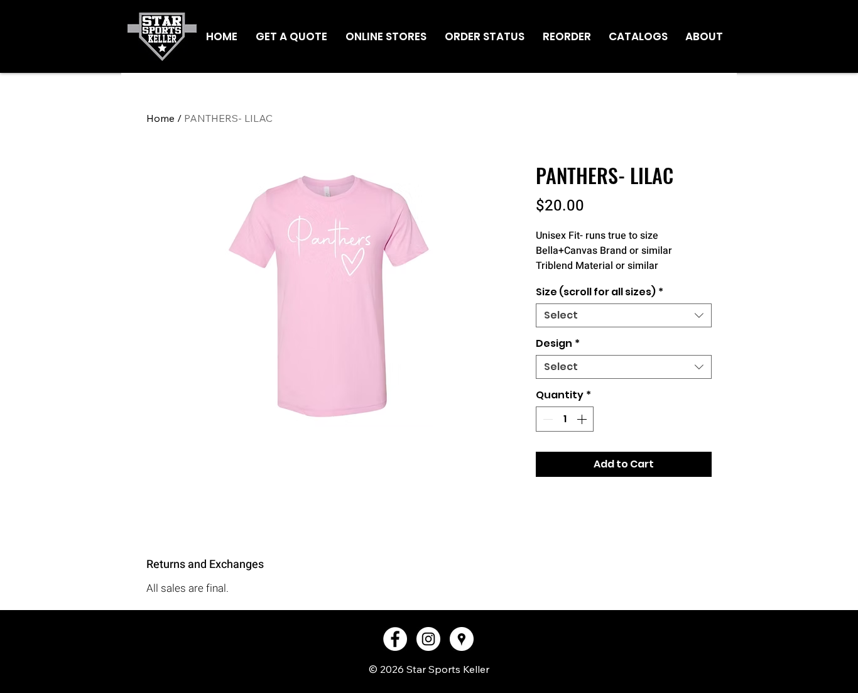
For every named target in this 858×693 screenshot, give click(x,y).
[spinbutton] (564, 419)
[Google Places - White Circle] (462, 639)
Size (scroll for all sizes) (599, 292)
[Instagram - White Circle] (428, 639)
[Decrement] (546, 419)
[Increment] (583, 419)
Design (558, 343)
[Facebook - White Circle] (395, 639)
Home (160, 118)
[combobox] (624, 315)
